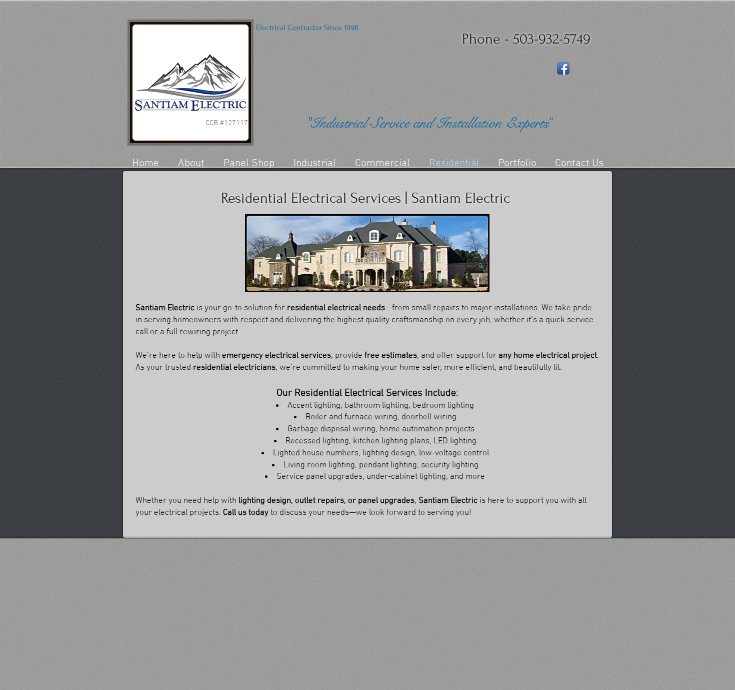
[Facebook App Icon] (563, 68)
